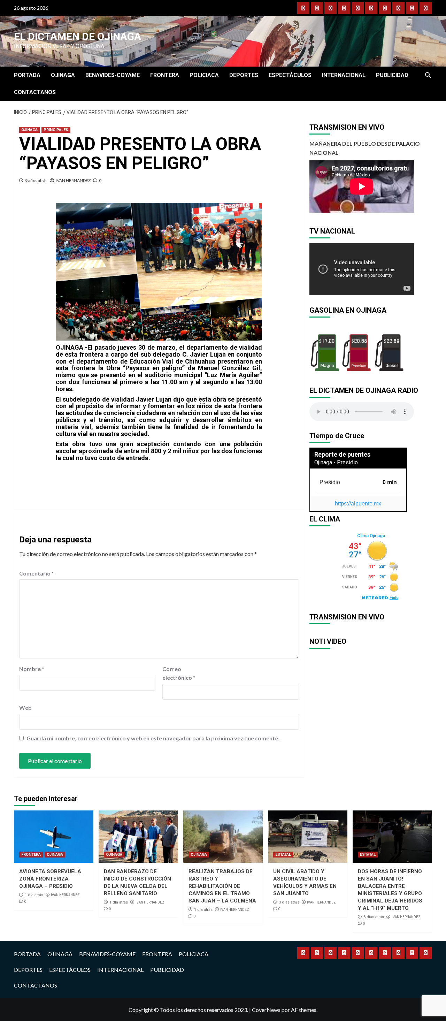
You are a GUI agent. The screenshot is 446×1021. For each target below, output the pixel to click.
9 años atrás (36, 180)
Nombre (31, 668)
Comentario (36, 573)
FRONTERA (164, 75)
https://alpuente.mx (358, 503)
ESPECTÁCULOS (290, 75)
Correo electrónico (178, 673)
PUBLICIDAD (392, 75)
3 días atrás (289, 902)
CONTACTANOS (35, 92)
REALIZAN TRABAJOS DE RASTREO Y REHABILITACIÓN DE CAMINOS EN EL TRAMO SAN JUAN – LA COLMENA (222, 886)
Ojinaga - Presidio (336, 462)
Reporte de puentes (342, 454)
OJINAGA (63, 75)
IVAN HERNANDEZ (73, 180)
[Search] (427, 75)
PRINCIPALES (56, 130)
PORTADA (27, 75)
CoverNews (266, 1009)
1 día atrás (34, 895)
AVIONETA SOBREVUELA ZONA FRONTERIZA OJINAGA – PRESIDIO (50, 878)
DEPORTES (243, 75)
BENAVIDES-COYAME (112, 75)
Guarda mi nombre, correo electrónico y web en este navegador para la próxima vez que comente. (152, 738)
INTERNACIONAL (344, 75)
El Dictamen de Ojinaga (77, 36)
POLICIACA (204, 75)
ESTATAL (283, 854)
